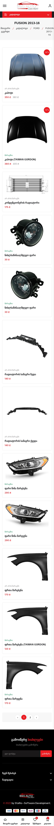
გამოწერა (46, 754)
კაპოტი (9, 93)
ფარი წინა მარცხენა (16, 488)
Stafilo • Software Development (32, 803)
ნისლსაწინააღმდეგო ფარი (20, 255)
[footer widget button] (27, 773)
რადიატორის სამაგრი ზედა (20, 374)
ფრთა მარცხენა (14, 590)
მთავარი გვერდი (5, 30)
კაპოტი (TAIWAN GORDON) (20, 159)
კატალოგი (22, 28)
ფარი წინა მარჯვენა (16, 536)
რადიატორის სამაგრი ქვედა (21, 441)
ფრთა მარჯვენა (13, 699)
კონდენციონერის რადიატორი (22, 202)
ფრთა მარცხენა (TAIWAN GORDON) (25, 644)
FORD (36, 28)
